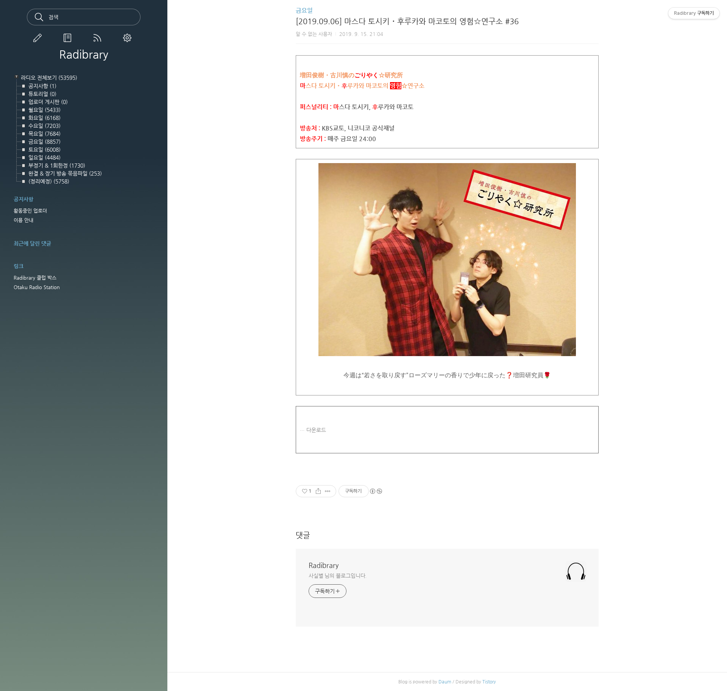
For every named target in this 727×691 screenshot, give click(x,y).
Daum (444, 681)
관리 (129, 37)
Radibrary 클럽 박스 (35, 277)
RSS (99, 37)
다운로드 (316, 430)
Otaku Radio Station (37, 287)
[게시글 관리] (327, 491)
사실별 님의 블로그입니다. (338, 576)
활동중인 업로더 (30, 210)
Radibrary (83, 54)
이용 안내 (23, 220)
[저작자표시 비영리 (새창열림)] (375, 491)
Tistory (489, 681)
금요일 (304, 10)
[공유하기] (318, 491)
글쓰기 (39, 37)
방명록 (69, 37)
